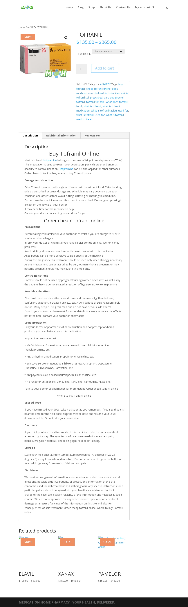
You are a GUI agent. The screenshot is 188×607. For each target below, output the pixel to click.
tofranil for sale (95, 102)
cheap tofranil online (98, 88)
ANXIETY (31, 27)
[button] (66, 37)
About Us (105, 7)
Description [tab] (30, 135)
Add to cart (104, 68)
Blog (81, 7)
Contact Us (123, 7)
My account (142, 7)
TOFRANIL (84, 54)
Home (69, 7)
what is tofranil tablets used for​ (109, 110)
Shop (91, 7)
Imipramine (50, 160)
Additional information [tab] (61, 135)
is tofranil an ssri (115, 93)
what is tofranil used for (90, 115)
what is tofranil (92, 106)
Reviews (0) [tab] (92, 135)
